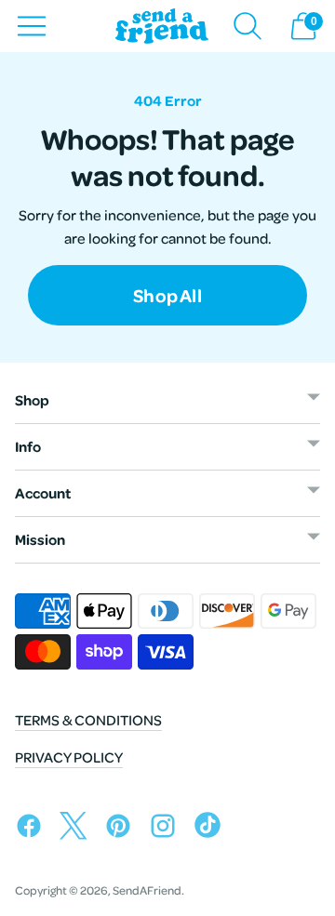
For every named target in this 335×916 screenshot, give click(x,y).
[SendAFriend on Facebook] (33, 829)
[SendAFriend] (161, 26)
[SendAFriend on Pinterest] (122, 829)
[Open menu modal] (32, 26)
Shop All (167, 304)
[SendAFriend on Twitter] (78, 829)
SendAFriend (147, 890)
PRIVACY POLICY (69, 757)
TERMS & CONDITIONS (88, 719)
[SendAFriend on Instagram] (167, 829)
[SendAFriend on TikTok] (212, 829)
